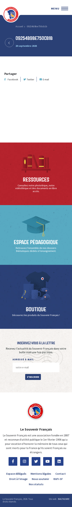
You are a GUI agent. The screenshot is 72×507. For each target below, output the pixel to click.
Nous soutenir (40, 479)
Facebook (13, 79)
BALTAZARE (63, 499)
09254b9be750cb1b (37, 26)
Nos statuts (36, 484)
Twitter (30, 79)
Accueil (19, 26)
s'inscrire (33, 377)
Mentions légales (41, 473)
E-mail (46, 79)
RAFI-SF (58, 479)
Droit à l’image (18, 479)
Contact (60, 473)
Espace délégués (16, 473)
